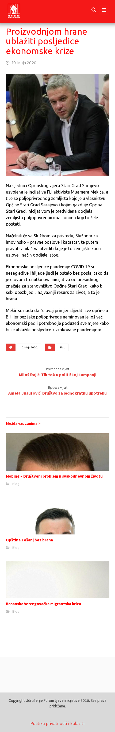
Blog (62, 347)
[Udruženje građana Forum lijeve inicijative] (19, 10)
